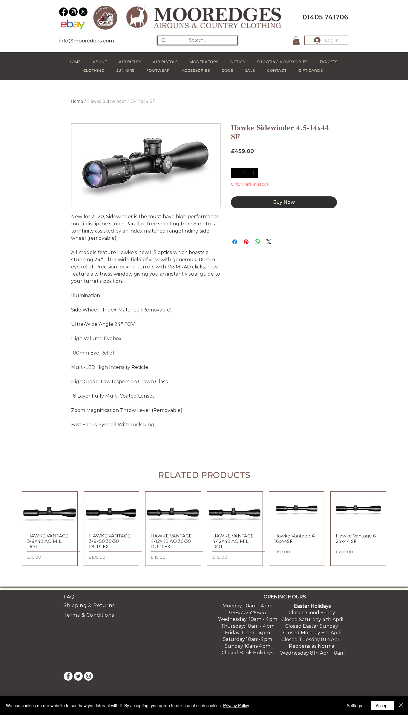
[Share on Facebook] (234, 241)
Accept (382, 705)
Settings (354, 705)
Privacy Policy (236, 705)
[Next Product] (394, 528)
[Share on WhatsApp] (257, 241)
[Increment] (253, 173)
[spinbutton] (244, 173)
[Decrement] (235, 173)
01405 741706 (325, 17)
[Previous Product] (13, 528)
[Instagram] (73, 11)
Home (77, 102)
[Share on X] (268, 241)
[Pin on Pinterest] (246, 241)
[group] (204, 528)
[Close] (400, 705)
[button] (296, 40)
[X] (83, 11)
